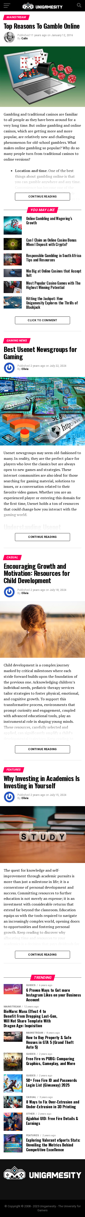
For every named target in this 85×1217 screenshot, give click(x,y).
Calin (24, 38)
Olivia (24, 369)
